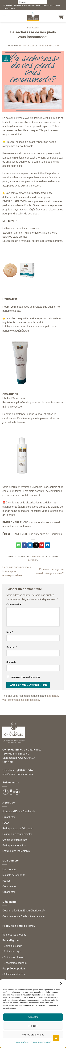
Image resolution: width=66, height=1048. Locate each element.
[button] (61, 983)
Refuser (33, 1025)
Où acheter (8, 817)
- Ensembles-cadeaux (14, 963)
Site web (11, 662)
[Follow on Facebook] (5, 792)
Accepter (33, 1017)
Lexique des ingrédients (16, 851)
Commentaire (14, 604)
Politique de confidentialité (41, 1042)
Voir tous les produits (14, 934)
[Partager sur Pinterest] (41, 545)
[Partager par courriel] (36, 545)
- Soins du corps (11, 951)
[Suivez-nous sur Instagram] (11, 792)
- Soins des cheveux (13, 957)
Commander (9, 886)
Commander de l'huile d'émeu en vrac (23, 916)
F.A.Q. (5, 822)
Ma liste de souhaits (13, 875)
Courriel (11, 647)
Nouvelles (33, 28)
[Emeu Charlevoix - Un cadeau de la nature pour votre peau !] (33, 16)
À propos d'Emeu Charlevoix (18, 811)
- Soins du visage (12, 946)
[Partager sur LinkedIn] (47, 545)
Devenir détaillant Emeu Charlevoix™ (23, 910)
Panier (6, 880)
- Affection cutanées (13, 974)
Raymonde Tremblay (48, 46)
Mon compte (9, 869)
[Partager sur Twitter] (30, 545)
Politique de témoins (21, 1042)
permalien (32, 560)
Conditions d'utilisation (15, 839)
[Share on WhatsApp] (18, 545)
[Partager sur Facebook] (24, 545)
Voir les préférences (33, 1034)
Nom (9, 632)
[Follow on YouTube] (17, 792)
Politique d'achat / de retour (17, 828)
